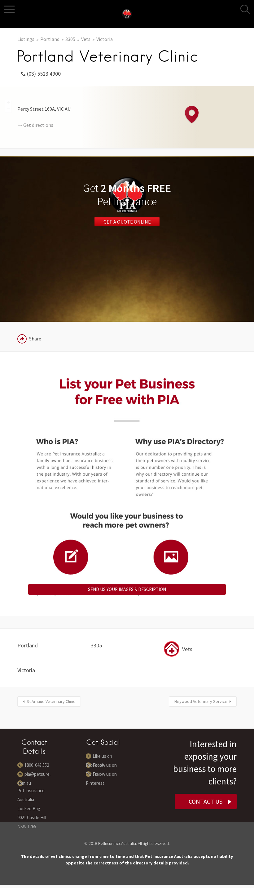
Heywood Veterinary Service (200, 701)
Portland (49, 39)
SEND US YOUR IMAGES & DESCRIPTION (127, 589)
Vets (85, 39)
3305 (70, 39)
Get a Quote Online (127, 222)
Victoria (104, 39)
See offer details (127, 211)
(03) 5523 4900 (44, 73)
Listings (25, 39)
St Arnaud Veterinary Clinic (51, 701)
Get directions (38, 125)
